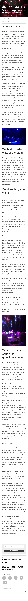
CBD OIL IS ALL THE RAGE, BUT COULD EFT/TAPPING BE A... (12, 568)
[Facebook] (4, 578)
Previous (4, 557)
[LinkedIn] (16, 578)
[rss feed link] (5, 582)
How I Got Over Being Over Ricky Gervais (12, 561)
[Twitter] (10, 578)
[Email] (21, 578)
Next (3, 565)
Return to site (8, 1)
